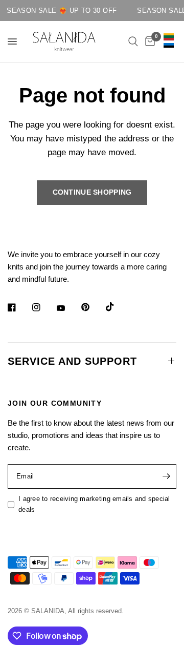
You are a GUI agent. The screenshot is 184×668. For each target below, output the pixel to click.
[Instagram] (43, 307)
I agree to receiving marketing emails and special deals (94, 504)
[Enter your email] (166, 476)
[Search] (133, 41)
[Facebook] (19, 307)
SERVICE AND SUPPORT (72, 361)
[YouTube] (68, 308)
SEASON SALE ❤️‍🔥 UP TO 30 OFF (60, 10)
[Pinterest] (92, 307)
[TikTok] (117, 307)
